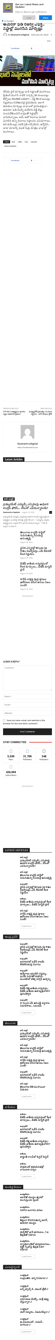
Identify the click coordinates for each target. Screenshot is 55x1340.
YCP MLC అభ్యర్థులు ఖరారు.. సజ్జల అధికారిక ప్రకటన (14, 412)
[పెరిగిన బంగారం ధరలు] (10, 1209)
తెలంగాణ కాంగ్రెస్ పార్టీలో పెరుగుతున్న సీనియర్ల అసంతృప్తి (32, 535)
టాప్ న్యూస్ (9, 498)
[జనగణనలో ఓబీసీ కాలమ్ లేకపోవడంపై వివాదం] (10, 961)
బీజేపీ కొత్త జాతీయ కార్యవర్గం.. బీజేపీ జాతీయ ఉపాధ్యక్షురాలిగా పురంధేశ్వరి (35, 991)
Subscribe (11, 765)
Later (29, 17)
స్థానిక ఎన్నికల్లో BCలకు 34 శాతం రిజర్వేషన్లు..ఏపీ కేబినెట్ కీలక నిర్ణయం (35, 551)
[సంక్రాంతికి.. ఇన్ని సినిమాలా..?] (10, 1277)
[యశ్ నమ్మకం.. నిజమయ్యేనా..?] (10, 1310)
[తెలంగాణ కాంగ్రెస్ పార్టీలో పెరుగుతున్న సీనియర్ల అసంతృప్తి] (10, 536)
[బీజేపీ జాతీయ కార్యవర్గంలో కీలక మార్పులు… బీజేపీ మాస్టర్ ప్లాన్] (10, 567)
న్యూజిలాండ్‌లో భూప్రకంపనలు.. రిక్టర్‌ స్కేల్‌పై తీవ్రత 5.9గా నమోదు (35, 1247)
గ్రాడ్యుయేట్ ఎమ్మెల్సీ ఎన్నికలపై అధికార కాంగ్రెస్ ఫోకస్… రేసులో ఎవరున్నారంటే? (35, 863)
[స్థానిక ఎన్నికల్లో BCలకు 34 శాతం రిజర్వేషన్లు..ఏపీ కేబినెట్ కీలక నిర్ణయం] (10, 552)
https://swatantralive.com (27, 447)
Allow (45, 17)
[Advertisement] (27, 285)
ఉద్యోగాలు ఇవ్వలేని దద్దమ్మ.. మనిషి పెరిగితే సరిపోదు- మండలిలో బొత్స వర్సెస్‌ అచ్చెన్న (35, 976)
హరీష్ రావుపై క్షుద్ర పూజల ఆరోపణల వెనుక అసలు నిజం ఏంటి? (35, 582)
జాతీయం (23, 899)
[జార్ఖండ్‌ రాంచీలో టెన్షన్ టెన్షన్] (10, 1155)
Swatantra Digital (20, 35)
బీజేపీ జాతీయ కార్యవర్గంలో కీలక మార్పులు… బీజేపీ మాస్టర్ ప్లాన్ (36, 567)
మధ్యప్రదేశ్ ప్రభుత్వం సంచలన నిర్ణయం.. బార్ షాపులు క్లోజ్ (40, 412)
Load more (26, 926)
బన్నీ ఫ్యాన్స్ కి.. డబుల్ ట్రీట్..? (34, 1289)
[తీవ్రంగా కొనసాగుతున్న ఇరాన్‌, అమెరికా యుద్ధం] (10, 1219)
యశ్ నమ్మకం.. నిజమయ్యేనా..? (35, 1312)
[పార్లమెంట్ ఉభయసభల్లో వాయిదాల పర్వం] (10, 1166)
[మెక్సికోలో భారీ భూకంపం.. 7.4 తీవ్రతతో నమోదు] (10, 1231)
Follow (27, 749)
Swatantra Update (11, 512)
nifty (20, 142)
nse (26, 142)
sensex (34, 142)
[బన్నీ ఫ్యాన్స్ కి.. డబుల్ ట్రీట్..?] (10, 1288)
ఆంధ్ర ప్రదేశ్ (23, 884)
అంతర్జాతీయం (25, 1194)
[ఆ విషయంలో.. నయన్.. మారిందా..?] (10, 1321)
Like (11, 749)
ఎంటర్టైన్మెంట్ (24, 1275)
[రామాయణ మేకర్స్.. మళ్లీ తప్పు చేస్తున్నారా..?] (10, 1298)
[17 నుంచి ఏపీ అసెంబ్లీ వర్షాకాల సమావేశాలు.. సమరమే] (10, 1002)
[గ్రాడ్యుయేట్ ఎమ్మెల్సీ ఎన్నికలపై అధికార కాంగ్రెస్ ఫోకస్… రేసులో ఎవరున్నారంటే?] (27, 483)
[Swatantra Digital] (5, 35)
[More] (39, 48)
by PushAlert (9, 21)
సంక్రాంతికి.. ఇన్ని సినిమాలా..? (34, 1278)
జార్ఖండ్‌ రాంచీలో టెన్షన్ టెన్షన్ (34, 1157)
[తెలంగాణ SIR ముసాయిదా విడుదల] (10, 1086)
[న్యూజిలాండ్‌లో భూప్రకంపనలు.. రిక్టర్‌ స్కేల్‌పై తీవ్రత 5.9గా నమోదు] (10, 1243)
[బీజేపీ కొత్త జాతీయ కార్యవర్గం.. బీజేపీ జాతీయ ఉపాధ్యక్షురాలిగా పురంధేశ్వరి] (10, 988)
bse (13, 142)
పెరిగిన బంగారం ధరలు (31, 1210)
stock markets (10, 146)
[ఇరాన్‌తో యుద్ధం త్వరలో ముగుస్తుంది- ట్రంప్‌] (10, 1197)
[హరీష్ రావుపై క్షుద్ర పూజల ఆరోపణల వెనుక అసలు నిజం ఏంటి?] (10, 583)
